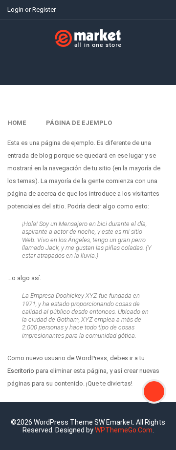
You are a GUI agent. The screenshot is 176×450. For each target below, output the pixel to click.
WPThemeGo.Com (124, 430)
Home (16, 122)
